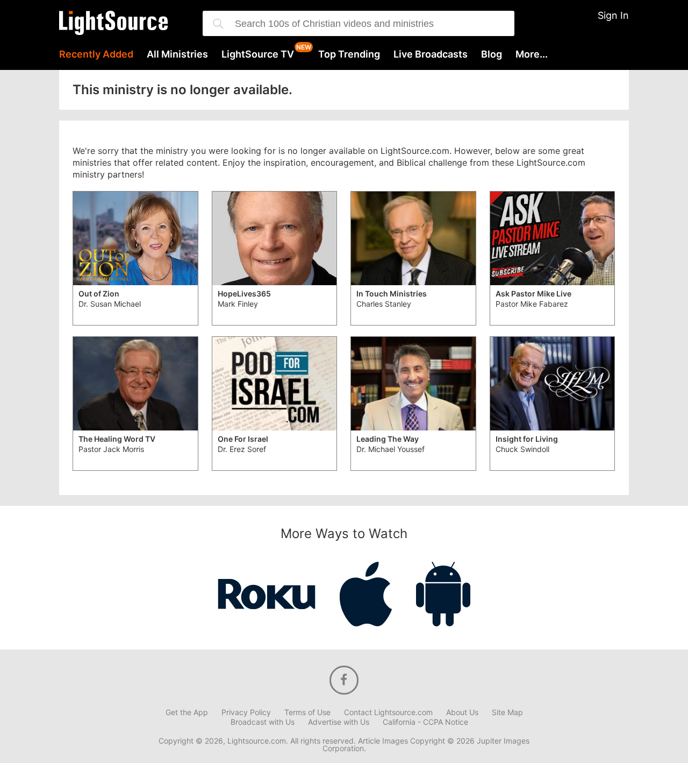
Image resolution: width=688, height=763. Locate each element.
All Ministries (177, 54)
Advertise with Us (338, 722)
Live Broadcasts (430, 54)
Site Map (507, 712)
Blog (491, 54)
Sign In (613, 15)
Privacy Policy (246, 712)
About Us (462, 712)
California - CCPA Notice (425, 722)
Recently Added (96, 54)
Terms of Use (307, 712)
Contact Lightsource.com (388, 712)
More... (531, 54)
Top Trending (349, 54)
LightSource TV (257, 54)
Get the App (187, 712)
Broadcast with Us (263, 722)
